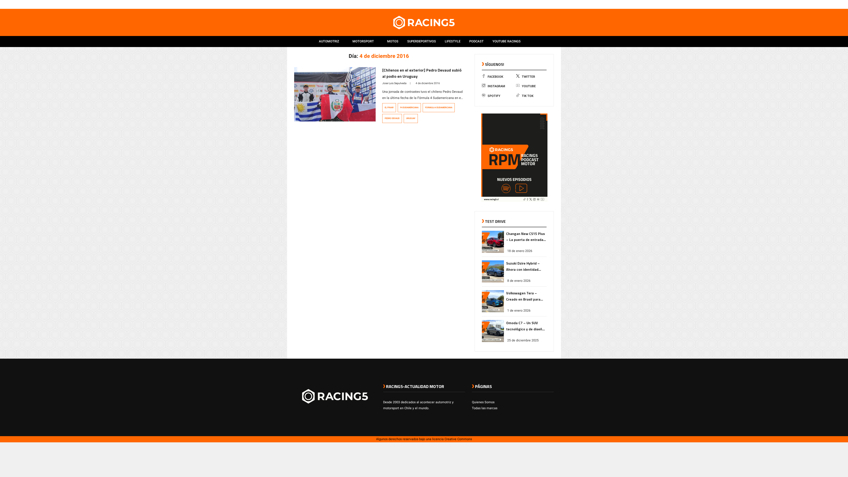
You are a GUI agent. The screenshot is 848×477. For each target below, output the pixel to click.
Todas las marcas (484, 408)
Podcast (476, 41)
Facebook (495, 76)
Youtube (529, 86)
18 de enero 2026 (519, 251)
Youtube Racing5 (506, 41)
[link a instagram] (538, 4)
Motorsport (363, 41)
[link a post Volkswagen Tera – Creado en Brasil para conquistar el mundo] (493, 311)
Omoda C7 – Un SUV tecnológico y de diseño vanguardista (525, 326)
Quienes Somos (483, 402)
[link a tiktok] (551, 4)
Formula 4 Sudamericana (438, 107)
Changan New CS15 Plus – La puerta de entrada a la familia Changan (526, 237)
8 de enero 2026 (518, 280)
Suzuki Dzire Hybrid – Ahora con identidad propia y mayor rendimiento (523, 267)
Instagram (496, 86)
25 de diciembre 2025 (523, 340)
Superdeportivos (421, 41)
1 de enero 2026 (518, 310)
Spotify (494, 96)
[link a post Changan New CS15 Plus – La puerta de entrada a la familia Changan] (493, 252)
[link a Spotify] (547, 4)
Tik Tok (528, 96)
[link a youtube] (543, 4)
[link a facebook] (529, 4)
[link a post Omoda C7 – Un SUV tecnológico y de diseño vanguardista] (493, 341)
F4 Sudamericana (409, 107)
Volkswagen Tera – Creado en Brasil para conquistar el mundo (523, 296)
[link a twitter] (534, 4)
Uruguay (410, 118)
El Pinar (389, 107)
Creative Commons (458, 439)
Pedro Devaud (392, 118)
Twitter (528, 76)
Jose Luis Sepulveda (394, 83)
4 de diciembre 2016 (428, 83)
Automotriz (329, 41)
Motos (392, 41)
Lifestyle (452, 41)
